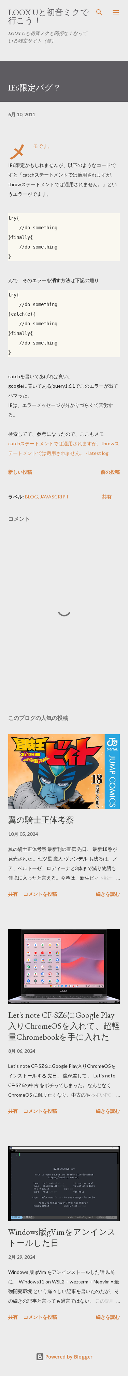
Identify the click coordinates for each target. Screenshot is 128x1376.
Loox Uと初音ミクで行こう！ (48, 16)
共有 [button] (107, 496)
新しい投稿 (20, 472)
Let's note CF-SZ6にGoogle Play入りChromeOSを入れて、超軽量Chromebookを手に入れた (64, 1026)
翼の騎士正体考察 (41, 819)
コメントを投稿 (40, 894)
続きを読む (108, 894)
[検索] (99, 12)
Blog (31, 496)
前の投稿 (110, 472)
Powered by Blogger (68, 1356)
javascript (54, 496)
